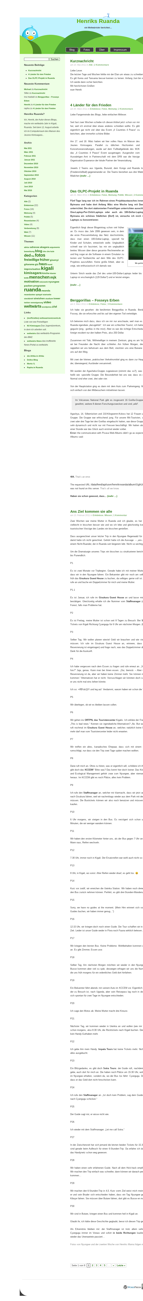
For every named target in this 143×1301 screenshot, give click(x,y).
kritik (26, 278)
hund (49, 264)
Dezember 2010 (31, 163)
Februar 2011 (30, 156)
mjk (53, 277)
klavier (53, 273)
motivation (31, 281)
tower (57, 298)
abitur (26, 247)
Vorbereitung (30, 228)
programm (39, 285)
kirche (46, 273)
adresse (34, 247)
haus (43, 264)
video (47, 302)
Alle (26, 201)
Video (26, 224)
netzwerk (43, 282)
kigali (47, 268)
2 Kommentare (101, 65)
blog (38, 251)
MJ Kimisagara (33, 326)
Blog (71, 49)
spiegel (39, 294)
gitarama (29, 264)
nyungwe (53, 281)
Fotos (87, 49)
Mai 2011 (28, 148)
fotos (40, 255)
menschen (39, 277)
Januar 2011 (29, 160)
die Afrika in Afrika (35, 356)
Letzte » (121, 1265)
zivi (54, 306)
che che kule (48, 251)
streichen (39, 298)
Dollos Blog (32, 360)
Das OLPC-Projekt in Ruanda (41, 78)
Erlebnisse (29, 205)
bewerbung (29, 251)
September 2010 (31, 175)
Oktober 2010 (30, 171)
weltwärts (32, 306)
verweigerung (37, 303)
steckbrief (28, 299)
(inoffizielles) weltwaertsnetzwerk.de (44, 318)
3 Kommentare (115, 304)
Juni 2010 (28, 186)
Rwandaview (30, 221)
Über (102, 49)
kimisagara (33, 273)
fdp (32, 256)
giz (36, 264)
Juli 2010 (28, 183)
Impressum (120, 49)
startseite (47, 294)
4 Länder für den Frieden (39, 74)
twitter (27, 303)
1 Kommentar (120, 515)
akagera (44, 247)
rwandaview (29, 294)
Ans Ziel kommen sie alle (91, 511)
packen (28, 285)
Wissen (27, 236)
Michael (27, 89)
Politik (27, 217)
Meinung (28, 213)
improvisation (32, 269)
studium (49, 299)
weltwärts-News (34, 341)
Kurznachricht (34, 70)
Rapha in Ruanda (35, 367)
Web (26, 232)
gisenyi (54, 260)
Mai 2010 (28, 190)
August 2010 (30, 179)
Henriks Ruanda (98, 21)
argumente (55, 247)
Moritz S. (31, 364)
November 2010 (31, 167)
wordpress (47, 307)
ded (27, 255)
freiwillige (31, 259)
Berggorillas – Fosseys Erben (94, 300)
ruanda (32, 289)
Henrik (27, 105)
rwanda (46, 290)
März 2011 (28, 152)
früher (44, 259)
